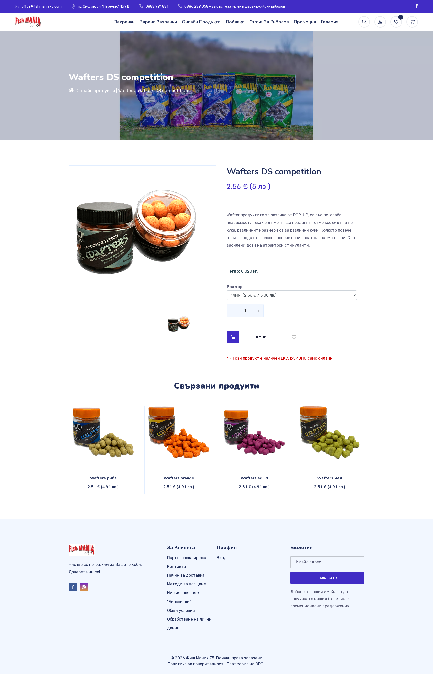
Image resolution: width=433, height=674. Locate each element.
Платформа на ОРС (245, 664)
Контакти (176, 566)
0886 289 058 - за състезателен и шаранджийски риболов (234, 6)
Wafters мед (329, 478)
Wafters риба (103, 478)
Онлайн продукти (201, 22)
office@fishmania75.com (42, 6)
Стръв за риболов (269, 22)
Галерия (329, 22)
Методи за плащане (186, 584)
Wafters (126, 90)
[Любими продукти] (396, 22)
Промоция (305, 22)
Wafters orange (179, 478)
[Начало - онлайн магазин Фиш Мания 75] (71, 90)
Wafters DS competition (163, 90)
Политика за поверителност (196, 664)
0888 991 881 (157, 6)
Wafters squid (254, 478)
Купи (261, 337)
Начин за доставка (185, 575)
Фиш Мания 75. (200, 658)
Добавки (234, 22)
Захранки (124, 22)
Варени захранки (158, 22)
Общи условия (181, 610)
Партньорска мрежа (186, 557)
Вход (221, 557)
